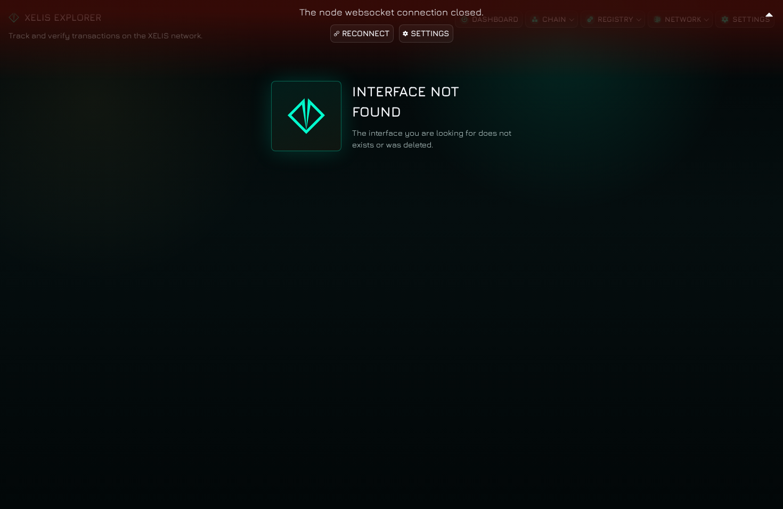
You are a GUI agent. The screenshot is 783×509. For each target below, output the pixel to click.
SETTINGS (430, 33)
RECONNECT (365, 33)
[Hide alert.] (769, 13)
